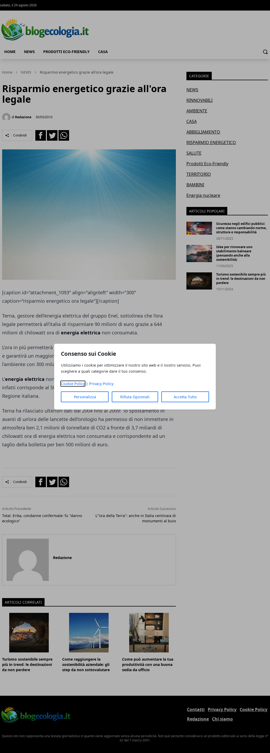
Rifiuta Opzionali (135, 396)
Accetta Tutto (185, 396)
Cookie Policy (73, 383)
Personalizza (85, 396)
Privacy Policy (101, 383)
